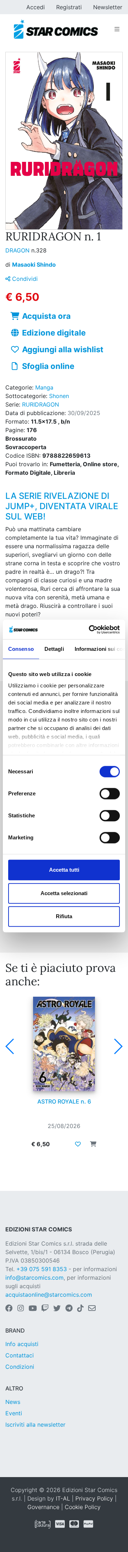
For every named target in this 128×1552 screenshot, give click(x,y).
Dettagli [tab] (54, 649)
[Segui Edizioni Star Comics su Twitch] (45, 1308)
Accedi (35, 7)
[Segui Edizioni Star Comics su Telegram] (69, 1308)
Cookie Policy (83, 1506)
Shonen (59, 395)
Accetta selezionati (64, 893)
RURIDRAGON (40, 404)
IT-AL (63, 1498)
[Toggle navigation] (117, 29)
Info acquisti (21, 1343)
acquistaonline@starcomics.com (48, 1294)
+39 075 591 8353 (41, 1269)
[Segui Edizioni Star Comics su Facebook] (9, 1308)
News (12, 1401)
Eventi (13, 1413)
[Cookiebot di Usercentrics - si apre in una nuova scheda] (90, 629)
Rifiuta (64, 916)
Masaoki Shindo (34, 264)
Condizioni (19, 1366)
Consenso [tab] (21, 649)
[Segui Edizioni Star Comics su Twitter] (57, 1308)
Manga (44, 387)
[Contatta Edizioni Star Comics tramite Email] (92, 1308)
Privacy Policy (94, 1498)
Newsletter (107, 7)
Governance (43, 1506)
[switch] (110, 793)
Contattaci (19, 1355)
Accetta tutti (64, 870)
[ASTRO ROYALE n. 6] (64, 1044)
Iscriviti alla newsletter (35, 1424)
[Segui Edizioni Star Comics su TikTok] (80, 1308)
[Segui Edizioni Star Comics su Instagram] (20, 1308)
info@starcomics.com (34, 1277)
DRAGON (18, 250)
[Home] (56, 29)
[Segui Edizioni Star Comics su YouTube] (32, 1308)
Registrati (69, 7)
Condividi (24, 278)
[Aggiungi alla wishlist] (77, 1144)
